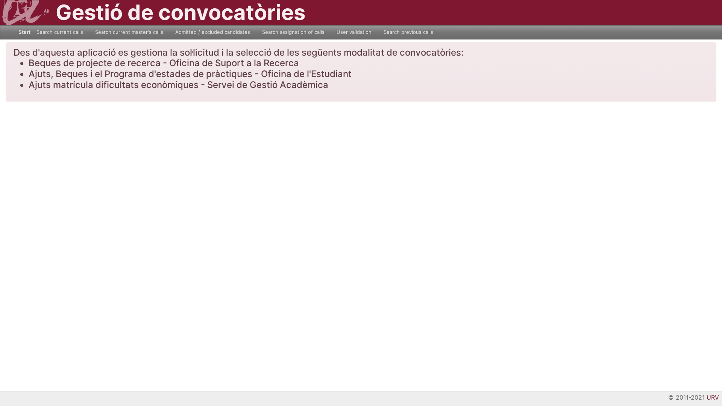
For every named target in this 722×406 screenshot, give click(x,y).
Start (24, 32)
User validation (354, 32)
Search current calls (59, 32)
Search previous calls (408, 32)
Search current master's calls (129, 32)
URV (713, 397)
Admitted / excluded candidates (212, 32)
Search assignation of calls (293, 32)
